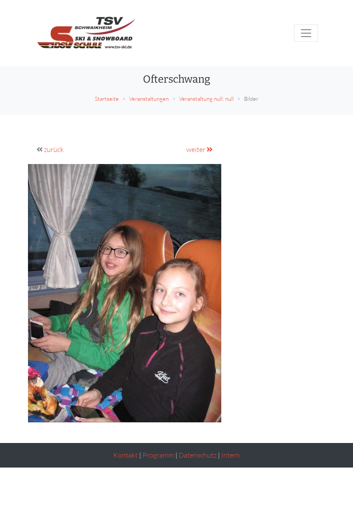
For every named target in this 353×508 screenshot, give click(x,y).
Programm (158, 455)
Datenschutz (198, 455)
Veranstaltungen (149, 98)
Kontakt (125, 455)
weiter (196, 149)
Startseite (107, 98)
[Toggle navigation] (306, 33)
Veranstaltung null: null (206, 98)
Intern (230, 455)
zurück (54, 149)
